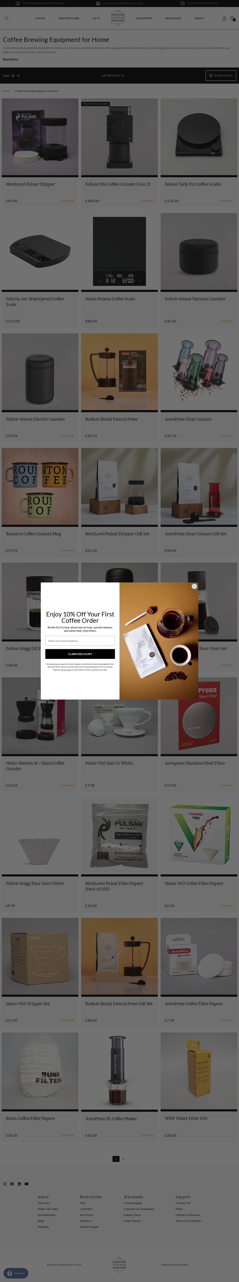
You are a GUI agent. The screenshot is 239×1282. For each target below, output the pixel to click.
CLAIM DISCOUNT (80, 654)
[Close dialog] (194, 586)
